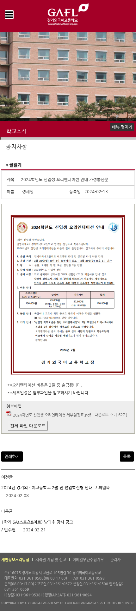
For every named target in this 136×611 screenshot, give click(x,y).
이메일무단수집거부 (88, 559)
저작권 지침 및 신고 (50, 559)
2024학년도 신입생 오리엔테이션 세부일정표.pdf (52, 414)
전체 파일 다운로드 (28, 425)
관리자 (115, 559)
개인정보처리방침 (15, 559)
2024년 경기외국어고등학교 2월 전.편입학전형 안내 (46, 487)
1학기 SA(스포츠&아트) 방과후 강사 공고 (37, 522)
